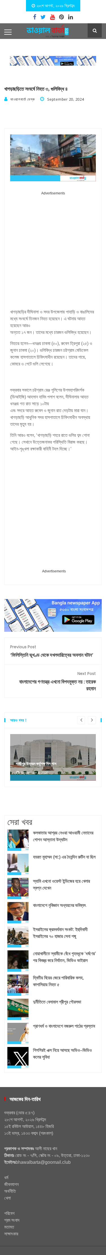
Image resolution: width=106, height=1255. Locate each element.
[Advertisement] (53, 252)
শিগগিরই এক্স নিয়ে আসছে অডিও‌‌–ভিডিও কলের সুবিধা (62, 1053)
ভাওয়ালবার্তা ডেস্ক (22, 99)
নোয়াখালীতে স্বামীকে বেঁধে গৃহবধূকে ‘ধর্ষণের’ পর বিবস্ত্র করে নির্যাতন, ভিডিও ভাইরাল (64, 957)
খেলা (7, 1198)
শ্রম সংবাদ (12, 1220)
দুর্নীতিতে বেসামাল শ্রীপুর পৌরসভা (57, 1002)
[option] (53, 757)
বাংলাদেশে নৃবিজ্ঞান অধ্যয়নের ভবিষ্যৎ (59, 905)
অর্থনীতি (10, 1191)
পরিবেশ (9, 1213)
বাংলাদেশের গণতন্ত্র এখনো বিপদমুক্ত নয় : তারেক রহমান (57, 681)
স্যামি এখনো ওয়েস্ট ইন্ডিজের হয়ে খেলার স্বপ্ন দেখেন (61, 884)
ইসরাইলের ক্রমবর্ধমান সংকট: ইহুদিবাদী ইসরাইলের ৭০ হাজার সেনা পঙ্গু (60, 933)
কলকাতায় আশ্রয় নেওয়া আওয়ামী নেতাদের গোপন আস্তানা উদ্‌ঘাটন (63, 836)
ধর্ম (6, 1177)
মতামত (9, 1227)
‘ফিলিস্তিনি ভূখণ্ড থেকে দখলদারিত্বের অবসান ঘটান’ (51, 651)
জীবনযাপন (11, 1184)
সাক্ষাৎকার (11, 1233)
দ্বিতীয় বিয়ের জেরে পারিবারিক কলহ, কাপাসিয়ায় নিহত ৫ (58, 981)
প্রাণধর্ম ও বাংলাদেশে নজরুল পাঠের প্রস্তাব (64, 1026)
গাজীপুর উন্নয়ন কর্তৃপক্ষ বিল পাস (36, 763)
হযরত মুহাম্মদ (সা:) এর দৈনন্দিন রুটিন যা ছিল (64, 857)
